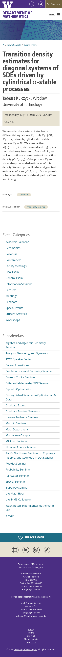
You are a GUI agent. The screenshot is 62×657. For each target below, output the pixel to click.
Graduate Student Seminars (23, 411)
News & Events (14, 45)
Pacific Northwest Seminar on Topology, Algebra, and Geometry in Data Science (31, 455)
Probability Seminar (36, 207)
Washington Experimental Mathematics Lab (30, 508)
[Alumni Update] (47, 550)
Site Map (31, 635)
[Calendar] (16, 550)
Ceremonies (13, 248)
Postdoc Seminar (16, 463)
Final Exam (12, 272)
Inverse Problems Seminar (22, 417)
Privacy (31, 629)
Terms (31, 632)
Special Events (14, 308)
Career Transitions (17, 365)
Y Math (10, 516)
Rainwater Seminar (17, 475)
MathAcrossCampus (18, 435)
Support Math (34, 537)
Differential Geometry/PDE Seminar (28, 383)
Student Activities (16, 314)
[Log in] (31, 4)
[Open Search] (40, 4)
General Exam (14, 278)
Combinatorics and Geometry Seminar (29, 371)
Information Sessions (19, 284)
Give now (55, 4)
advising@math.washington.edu (31, 616)
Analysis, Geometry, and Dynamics (27, 353)
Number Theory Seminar (21, 447)
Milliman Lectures (17, 441)
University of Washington (25, 649)
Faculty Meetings (16, 266)
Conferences (13, 260)
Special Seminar (15, 481)
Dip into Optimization (19, 389)
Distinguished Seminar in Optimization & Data (31, 397)
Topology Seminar (17, 487)
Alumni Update (31, 639)
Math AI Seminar (16, 423)
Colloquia (11, 254)
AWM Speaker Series (18, 359)
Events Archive (31, 45)
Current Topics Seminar (20, 377)
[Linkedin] (26, 550)
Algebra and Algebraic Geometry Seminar (26, 345)
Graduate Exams (16, 405)
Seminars (24, 194)
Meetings (11, 296)
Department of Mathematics (17, 14)
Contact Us (31, 642)
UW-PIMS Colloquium (19, 499)
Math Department (17, 429)
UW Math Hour (15, 493)
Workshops (13, 320)
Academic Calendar (17, 242)
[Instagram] (37, 550)
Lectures (11, 290)
